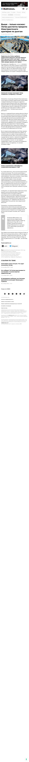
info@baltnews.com (4, 322)
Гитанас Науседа (5, 255)
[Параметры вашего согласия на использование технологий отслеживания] (26, 759)
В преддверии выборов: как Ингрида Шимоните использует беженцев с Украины (13, 280)
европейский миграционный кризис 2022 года (14, 250)
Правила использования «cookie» (7, 301)
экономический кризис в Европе (8, 251)
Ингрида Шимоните (13, 255)
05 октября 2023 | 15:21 (6, 283)
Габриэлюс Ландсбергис (16, 257)
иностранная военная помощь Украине (10, 254)
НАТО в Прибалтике (5, 257)
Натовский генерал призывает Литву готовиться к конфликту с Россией (12, 93)
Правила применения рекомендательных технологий (11, 303)
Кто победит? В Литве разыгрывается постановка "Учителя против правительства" (13, 272)
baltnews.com (11, 315)
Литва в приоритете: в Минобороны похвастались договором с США (11, 166)
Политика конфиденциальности (7, 299)
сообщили (18, 64)
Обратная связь (4, 308)
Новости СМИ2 (5, 289)
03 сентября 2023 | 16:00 (7, 267)
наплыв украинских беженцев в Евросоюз (10, 253)
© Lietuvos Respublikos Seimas (7, 54)
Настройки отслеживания (6, 305)
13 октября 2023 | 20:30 (6, 275)
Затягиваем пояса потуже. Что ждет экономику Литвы (12, 264)
